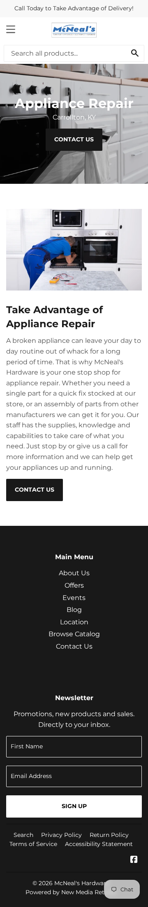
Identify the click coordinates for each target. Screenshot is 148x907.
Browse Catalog (74, 634)
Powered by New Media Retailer (71, 892)
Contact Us (74, 139)
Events (74, 598)
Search (23, 835)
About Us (74, 573)
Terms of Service (33, 844)
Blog (74, 610)
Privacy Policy (61, 835)
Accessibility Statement (99, 844)
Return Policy (109, 835)
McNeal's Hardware (81, 883)
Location (74, 622)
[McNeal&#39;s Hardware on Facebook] (134, 860)
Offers (74, 585)
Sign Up (74, 806)
